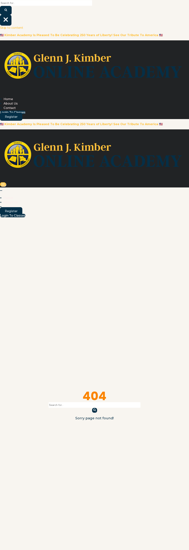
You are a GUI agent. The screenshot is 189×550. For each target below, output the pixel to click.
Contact (10, 108)
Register (11, 117)
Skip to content (11, 27)
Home (8, 99)
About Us (11, 103)
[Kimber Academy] (94, 91)
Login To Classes (12, 112)
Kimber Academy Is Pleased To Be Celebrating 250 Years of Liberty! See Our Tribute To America (81, 35)
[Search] (6, 10)
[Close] (5, 20)
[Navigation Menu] (3, 184)
